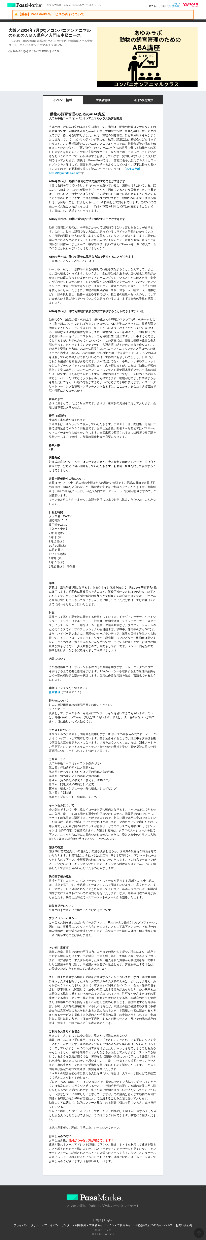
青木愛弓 (54, 692)
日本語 (97, 1220)
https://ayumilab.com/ (64, 173)
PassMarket (25, 5)
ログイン (175, 3)
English (108, 1220)
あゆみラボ (133, 168)
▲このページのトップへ (199, 1233)
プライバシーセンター (58, 1225)
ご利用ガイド (125, 1225)
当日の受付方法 (143, 100)
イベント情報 (62, 100)
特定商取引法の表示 (149, 1225)
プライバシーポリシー (27, 1225)
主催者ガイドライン (101, 1225)
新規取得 (174, 6)
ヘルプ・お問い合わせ (178, 1225)
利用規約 (80, 1225)
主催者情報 (103, 100)
